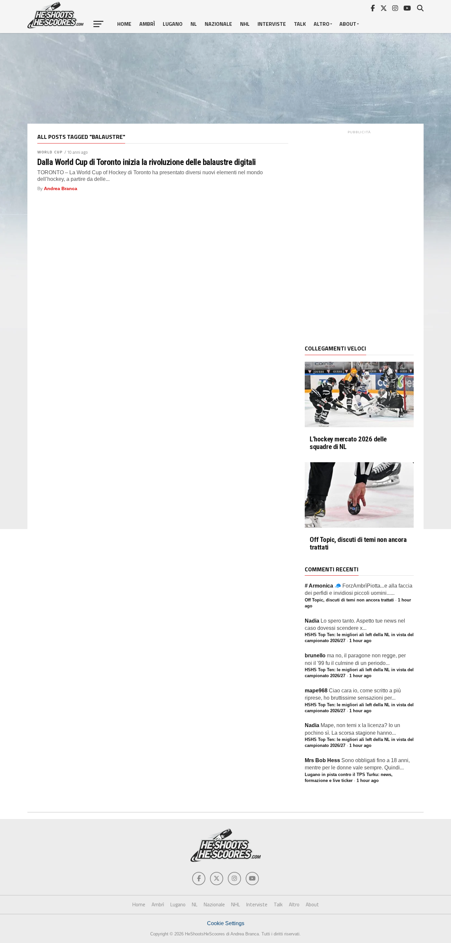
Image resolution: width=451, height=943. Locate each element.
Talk (300, 24)
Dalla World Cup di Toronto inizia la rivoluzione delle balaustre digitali (146, 162)
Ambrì (147, 24)
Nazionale (218, 24)
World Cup (50, 152)
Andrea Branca (60, 188)
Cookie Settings (225, 923)
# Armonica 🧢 (323, 586)
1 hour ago (360, 640)
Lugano (173, 24)
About (347, 24)
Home (124, 24)
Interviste (272, 24)
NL (194, 24)
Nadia (312, 621)
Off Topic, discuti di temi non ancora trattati (358, 543)
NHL (245, 24)
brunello (315, 655)
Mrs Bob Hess (322, 760)
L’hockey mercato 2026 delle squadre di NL (348, 443)
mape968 (316, 690)
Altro (322, 24)
